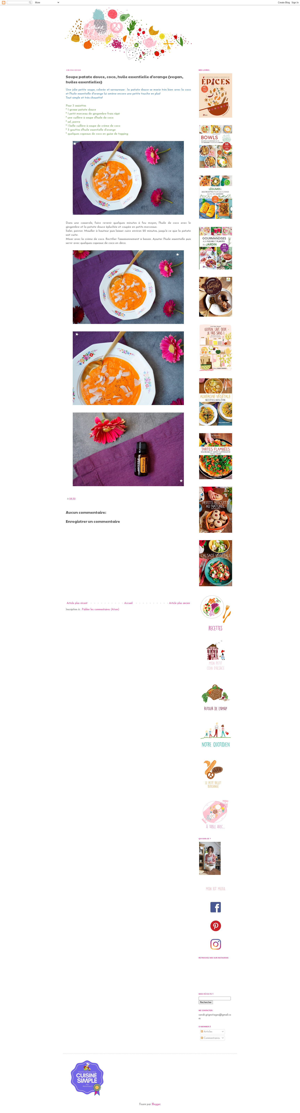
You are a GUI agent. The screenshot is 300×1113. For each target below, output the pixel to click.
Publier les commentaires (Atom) (100, 609)
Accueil (128, 603)
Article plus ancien (179, 603)
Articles (207, 1031)
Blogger (156, 1104)
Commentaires (211, 1038)
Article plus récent (77, 603)
